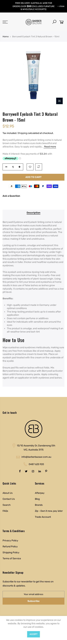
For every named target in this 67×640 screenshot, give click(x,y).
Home (6, 36)
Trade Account (43, 516)
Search (7, 505)
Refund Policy (10, 546)
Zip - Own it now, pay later (49, 511)
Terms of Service (12, 558)
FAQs (5, 511)
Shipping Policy (11, 552)
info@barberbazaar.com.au (36, 456)
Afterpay (39, 493)
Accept (33, 634)
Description (33, 212)
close (61, 6)
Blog (37, 499)
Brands (39, 505)
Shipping (22, 133)
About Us (8, 493)
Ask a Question (11, 195)
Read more (50, 146)
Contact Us (9, 499)
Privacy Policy (10, 540)
